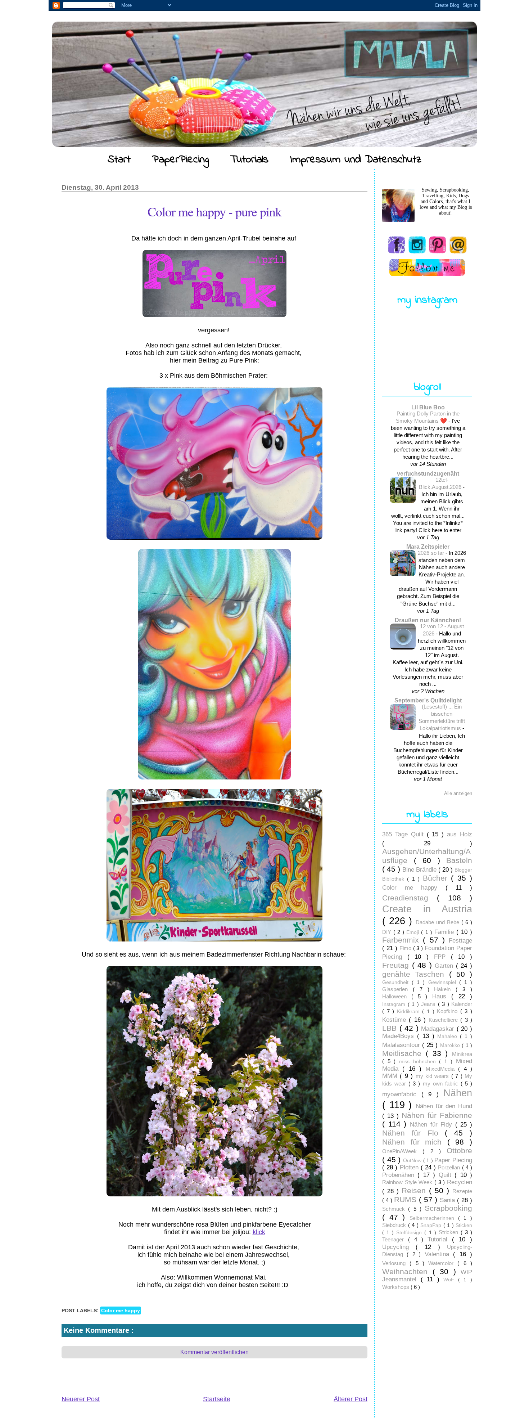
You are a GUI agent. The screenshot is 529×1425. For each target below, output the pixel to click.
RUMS (406, 1199)
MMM (391, 1076)
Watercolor (442, 1263)
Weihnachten (407, 1271)
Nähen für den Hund (444, 1106)
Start (119, 160)
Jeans (429, 1004)
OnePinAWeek (402, 1151)
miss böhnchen (419, 1061)
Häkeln (445, 989)
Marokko (451, 1045)
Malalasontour (402, 1045)
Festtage (460, 940)
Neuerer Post (81, 1399)
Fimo (406, 948)
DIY (387, 932)
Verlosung (396, 1263)
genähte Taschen (415, 974)
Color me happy (120, 1310)
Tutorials (249, 160)
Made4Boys (399, 1036)
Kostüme (395, 1019)
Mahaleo (448, 1036)
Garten (445, 965)
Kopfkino (448, 1011)
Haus (441, 996)
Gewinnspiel (443, 982)
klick (259, 1232)
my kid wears (433, 1076)
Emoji (413, 932)
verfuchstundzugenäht (428, 473)
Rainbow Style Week (408, 1182)
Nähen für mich (414, 1142)
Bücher (437, 878)
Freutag (397, 965)
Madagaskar (439, 1028)
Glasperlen (397, 989)
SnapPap (431, 1225)
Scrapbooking (448, 1208)
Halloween (396, 996)
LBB (390, 1028)
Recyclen (459, 1182)
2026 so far (432, 553)
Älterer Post (350, 1399)
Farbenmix (402, 940)
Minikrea (462, 1054)
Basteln (459, 860)
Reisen (415, 1190)
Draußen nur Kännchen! (428, 620)
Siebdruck (395, 1225)
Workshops (396, 1287)
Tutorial (440, 1239)
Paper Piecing (453, 1160)
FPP (442, 956)
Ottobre (459, 1150)
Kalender (461, 1004)
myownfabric (401, 1094)
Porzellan (450, 1167)
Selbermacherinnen (434, 1218)
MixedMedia (442, 1069)
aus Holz (459, 834)
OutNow (413, 1160)
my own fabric (442, 1083)
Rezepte (462, 1191)
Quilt (447, 1175)
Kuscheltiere (444, 1020)
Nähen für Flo (413, 1133)
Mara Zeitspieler (427, 546)
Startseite (216, 1399)
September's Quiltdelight (428, 700)
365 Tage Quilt (404, 834)
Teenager (395, 1239)
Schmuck (395, 1209)
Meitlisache (404, 1053)
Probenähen (399, 1175)
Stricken (450, 1232)
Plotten (410, 1167)
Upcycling (399, 1247)
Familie (445, 932)
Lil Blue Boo (428, 407)
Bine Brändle (420, 869)
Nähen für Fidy (432, 1124)
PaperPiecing (180, 160)
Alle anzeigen (458, 793)
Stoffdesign (410, 1232)
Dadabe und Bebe (438, 922)
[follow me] (427, 267)
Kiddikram (409, 1011)
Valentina (439, 1254)
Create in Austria (427, 908)
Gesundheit (397, 982)
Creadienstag (409, 898)
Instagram (395, 1004)
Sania (448, 1200)
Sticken (464, 1225)
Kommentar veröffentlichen (214, 1352)
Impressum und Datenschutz (355, 160)
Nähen (457, 1092)
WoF (450, 1279)
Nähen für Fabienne (437, 1115)
